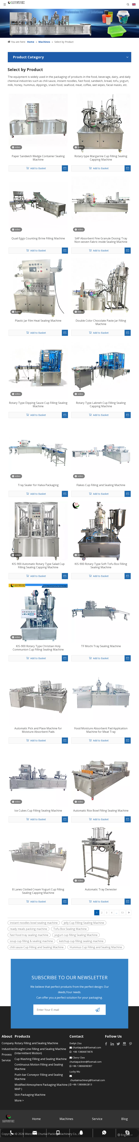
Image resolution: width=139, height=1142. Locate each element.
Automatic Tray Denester (101, 889)
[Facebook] (106, 1043)
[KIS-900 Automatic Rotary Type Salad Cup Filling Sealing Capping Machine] (38, 531)
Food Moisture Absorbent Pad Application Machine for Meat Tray (100, 730)
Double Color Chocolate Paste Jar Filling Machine (101, 322)
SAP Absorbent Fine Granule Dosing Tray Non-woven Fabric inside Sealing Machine (100, 240)
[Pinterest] (130, 1043)
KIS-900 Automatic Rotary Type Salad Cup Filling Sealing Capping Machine (38, 565)
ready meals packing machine (28, 929)
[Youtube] (125, 1043)
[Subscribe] (97, 1010)
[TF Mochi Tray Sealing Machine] (100, 613)
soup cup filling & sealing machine (31, 941)
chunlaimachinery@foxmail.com (87, 1080)
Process (7, 1054)
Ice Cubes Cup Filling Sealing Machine (38, 810)
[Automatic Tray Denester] (100, 856)
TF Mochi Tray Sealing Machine (101, 646)
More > (19, 1100)
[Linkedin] (113, 1043)
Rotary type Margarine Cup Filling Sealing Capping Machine (100, 157)
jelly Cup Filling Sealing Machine (84, 923)
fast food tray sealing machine (29, 935)
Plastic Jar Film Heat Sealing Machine (38, 320)
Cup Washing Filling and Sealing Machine (41, 1059)
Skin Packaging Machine (30, 1095)
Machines (66, 1119)
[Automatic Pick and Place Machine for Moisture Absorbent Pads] (38, 695)
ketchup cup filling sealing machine (81, 941)
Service (6, 1060)
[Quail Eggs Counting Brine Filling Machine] (38, 205)
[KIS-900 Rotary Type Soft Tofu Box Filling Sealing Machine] (100, 531)
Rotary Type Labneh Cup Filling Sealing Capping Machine (101, 404)
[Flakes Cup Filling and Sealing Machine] (100, 452)
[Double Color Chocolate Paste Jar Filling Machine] (100, 287)
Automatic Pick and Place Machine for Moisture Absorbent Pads (38, 730)
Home (36, 1119)
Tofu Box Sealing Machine (70, 929)
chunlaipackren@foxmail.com (86, 1061)
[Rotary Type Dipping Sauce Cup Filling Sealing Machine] (38, 369)
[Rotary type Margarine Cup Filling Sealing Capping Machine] (100, 123)
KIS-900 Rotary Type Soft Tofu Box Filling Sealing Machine (101, 565)
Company (8, 1043)
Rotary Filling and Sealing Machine (36, 1043)
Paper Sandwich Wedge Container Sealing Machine (38, 157)
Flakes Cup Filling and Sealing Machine (100, 485)
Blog (124, 1119)
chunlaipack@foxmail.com (87, 1047)
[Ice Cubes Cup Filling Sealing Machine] (38, 777)
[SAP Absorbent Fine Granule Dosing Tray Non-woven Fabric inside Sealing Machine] (100, 205)
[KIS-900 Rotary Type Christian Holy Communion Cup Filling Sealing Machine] (38, 613)
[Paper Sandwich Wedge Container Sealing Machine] (38, 123)
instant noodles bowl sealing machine (34, 923)
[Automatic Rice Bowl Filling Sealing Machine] (100, 777)
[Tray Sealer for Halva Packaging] (38, 452)
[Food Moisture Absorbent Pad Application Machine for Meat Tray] (100, 695)
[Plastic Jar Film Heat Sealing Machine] (38, 287)
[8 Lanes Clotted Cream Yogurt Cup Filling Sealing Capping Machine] (38, 856)
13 (122, 912)
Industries (8, 1049)
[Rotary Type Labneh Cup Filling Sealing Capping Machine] (100, 369)
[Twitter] (119, 1043)
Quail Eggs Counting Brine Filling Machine (38, 238)
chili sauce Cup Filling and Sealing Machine (37, 947)
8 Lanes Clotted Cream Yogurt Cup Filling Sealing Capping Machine (38, 891)
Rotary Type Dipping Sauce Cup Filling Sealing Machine (38, 404)
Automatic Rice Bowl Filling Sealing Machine (100, 810)
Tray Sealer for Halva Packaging (38, 485)
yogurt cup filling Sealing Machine (75, 935)
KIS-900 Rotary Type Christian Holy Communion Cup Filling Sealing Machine (38, 647)
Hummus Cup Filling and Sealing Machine (96, 947)
